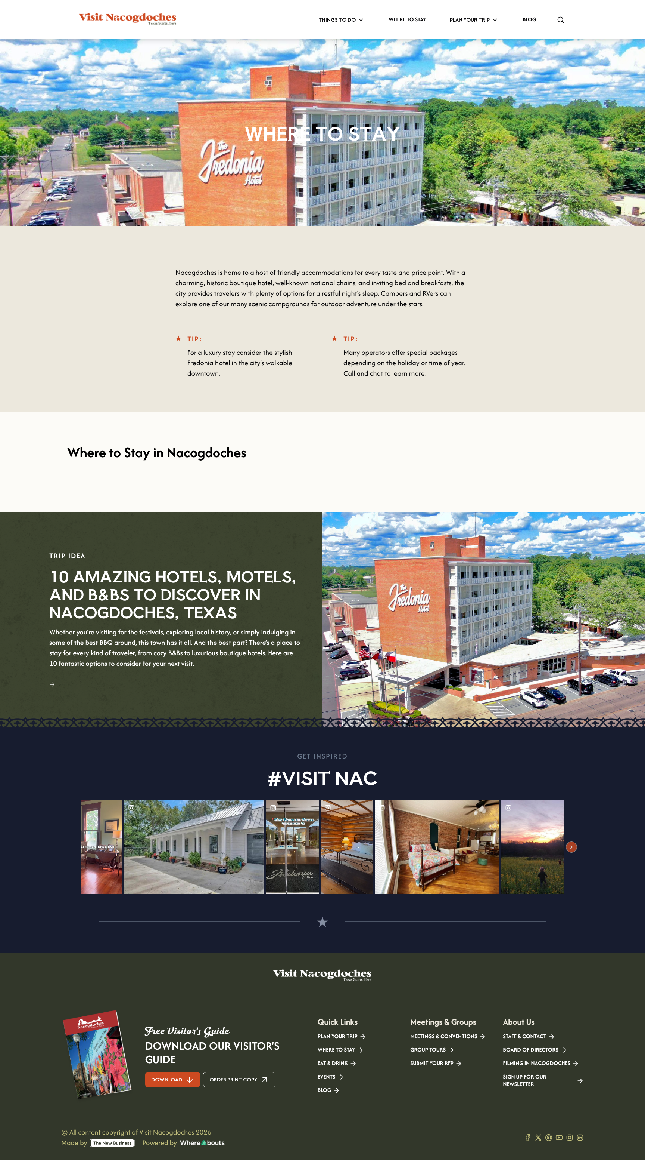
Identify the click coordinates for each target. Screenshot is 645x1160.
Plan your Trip (338, 1036)
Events (326, 1077)
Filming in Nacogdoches (536, 1063)
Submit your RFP (432, 1063)
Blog (529, 20)
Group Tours (428, 1050)
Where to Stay (407, 20)
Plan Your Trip (470, 20)
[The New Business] (112, 1143)
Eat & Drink (333, 1063)
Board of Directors (530, 1050)
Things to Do (337, 20)
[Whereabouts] (202, 1143)
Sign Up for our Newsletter (524, 1080)
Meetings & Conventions (443, 1036)
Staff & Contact (524, 1036)
